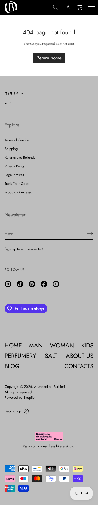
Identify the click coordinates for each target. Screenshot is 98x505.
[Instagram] (8, 284)
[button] (56, 7)
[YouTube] (56, 284)
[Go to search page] (56, 7)
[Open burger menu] (91, 7)
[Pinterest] (32, 284)
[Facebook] (44, 284)
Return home (49, 58)
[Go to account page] (68, 7)
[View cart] (80, 7)
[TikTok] (20, 284)
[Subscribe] (90, 233)
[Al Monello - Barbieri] (11, 7)
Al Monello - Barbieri (49, 386)
